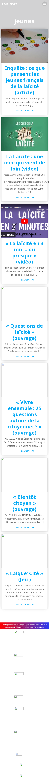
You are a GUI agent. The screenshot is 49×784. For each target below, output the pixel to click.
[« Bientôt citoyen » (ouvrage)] (24, 474)
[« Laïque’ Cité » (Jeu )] (24, 551)
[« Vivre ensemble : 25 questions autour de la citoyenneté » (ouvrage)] (24, 379)
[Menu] (44, 3)
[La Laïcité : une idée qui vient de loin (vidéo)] (24, 134)
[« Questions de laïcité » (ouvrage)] (24, 303)
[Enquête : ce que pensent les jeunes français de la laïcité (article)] (24, 45)
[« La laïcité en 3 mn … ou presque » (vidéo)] (24, 221)
